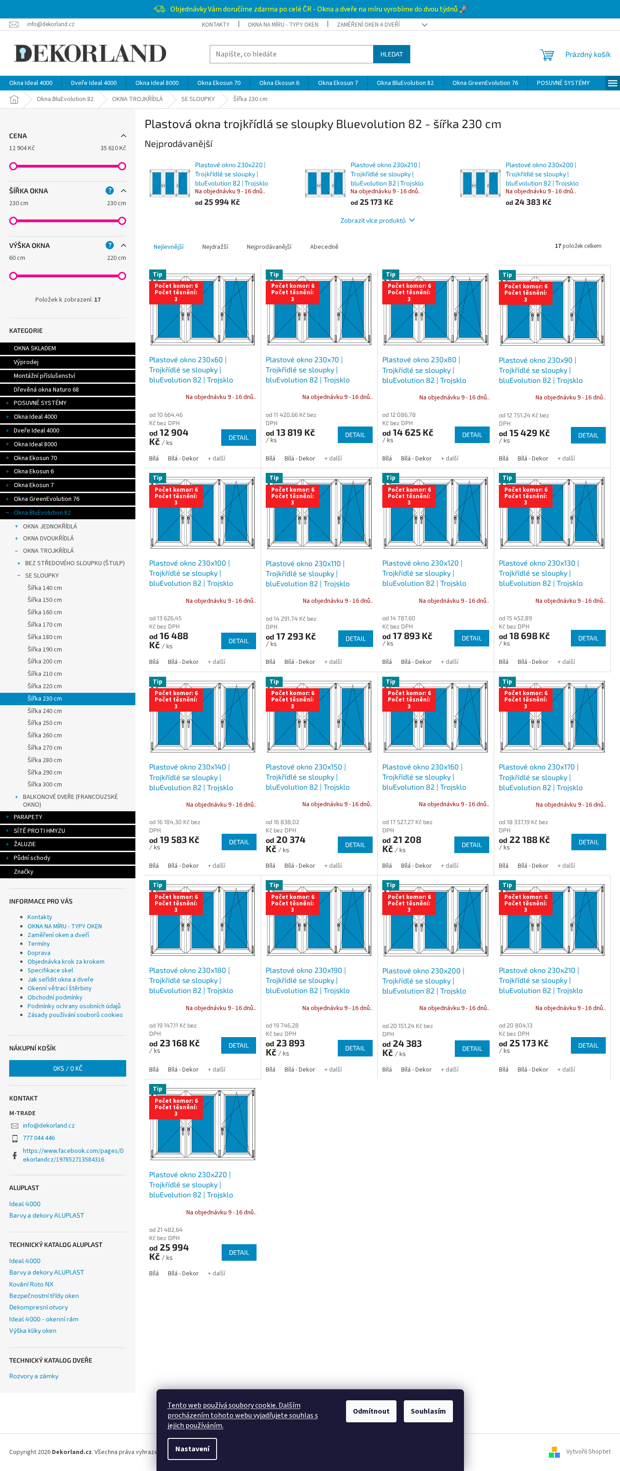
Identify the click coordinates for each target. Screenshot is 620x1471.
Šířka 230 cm (45, 698)
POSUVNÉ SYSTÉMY (40, 403)
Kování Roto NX (31, 1283)
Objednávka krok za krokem (66, 961)
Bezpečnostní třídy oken (44, 1295)
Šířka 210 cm (45, 674)
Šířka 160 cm (45, 612)
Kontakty (215, 25)
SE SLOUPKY (42, 575)
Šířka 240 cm (45, 711)
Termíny (39, 944)
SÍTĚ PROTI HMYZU (39, 831)
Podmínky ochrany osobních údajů (74, 1006)
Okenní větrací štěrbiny (60, 988)
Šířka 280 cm (45, 760)
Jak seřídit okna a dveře (61, 979)
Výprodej (26, 362)
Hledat (391, 54)
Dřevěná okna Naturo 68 (46, 389)
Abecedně (324, 247)
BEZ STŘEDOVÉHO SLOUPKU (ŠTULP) (75, 563)
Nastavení (192, 1449)
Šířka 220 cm (45, 686)
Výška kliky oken (32, 1330)
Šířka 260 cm (45, 735)
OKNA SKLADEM (35, 348)
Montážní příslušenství (44, 376)
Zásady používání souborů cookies (75, 1015)
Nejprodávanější (269, 247)
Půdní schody (32, 858)
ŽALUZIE (25, 844)
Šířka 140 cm (45, 588)
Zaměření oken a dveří (368, 25)
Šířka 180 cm (45, 637)
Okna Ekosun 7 (34, 485)
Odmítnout (371, 1411)
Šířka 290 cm (45, 772)
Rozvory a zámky (33, 1375)
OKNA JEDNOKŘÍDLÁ (50, 526)
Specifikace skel (50, 970)
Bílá (154, 458)
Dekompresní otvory (38, 1306)
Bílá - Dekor (183, 458)
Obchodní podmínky (55, 997)
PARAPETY (28, 817)
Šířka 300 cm (45, 784)
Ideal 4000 (24, 1203)
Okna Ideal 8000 (35, 444)
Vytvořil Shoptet (588, 1452)
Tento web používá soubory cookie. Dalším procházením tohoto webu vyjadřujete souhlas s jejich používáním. (243, 1415)
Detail (239, 437)
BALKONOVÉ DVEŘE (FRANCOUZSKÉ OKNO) (70, 800)
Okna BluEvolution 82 (42, 512)
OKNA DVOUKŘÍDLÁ (48, 538)
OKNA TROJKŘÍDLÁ (48, 551)
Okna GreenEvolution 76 (46, 499)
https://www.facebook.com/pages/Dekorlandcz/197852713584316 (73, 1155)
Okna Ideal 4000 (35, 416)
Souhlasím (428, 1411)
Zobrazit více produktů (373, 220)
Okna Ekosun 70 (35, 458)
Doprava (39, 953)
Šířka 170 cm (45, 624)
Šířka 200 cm (45, 661)
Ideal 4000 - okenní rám (43, 1318)
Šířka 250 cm (45, 723)
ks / (68, 1068)
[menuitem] (30, 83)
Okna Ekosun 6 (34, 471)
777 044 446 (39, 1138)
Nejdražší (215, 247)
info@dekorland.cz (49, 1125)
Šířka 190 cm (45, 649)
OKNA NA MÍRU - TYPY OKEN (283, 25)
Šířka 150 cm (45, 600)
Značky (24, 871)
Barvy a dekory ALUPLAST (46, 1215)
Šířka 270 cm (45, 747)
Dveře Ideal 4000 (36, 430)
